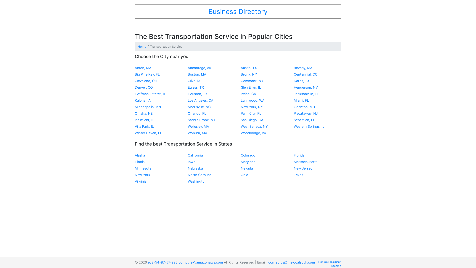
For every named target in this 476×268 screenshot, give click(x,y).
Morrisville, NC (199, 107)
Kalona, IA (143, 100)
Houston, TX (198, 94)
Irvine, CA (248, 94)
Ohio (244, 175)
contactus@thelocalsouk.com (291, 262)
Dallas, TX (301, 81)
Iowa (191, 162)
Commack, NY (252, 81)
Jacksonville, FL (306, 94)
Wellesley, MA (198, 126)
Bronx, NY (249, 74)
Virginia (141, 181)
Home (142, 46)
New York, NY (252, 107)
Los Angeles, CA (200, 100)
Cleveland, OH (146, 81)
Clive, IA (194, 81)
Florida (299, 155)
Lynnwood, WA (252, 100)
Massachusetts (305, 162)
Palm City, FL (251, 113)
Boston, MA (197, 74)
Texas (298, 175)
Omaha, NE (144, 113)
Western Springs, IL (309, 126)
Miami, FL (301, 100)
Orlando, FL (197, 113)
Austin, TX (249, 68)
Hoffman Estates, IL (150, 94)
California (195, 155)
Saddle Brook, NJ (201, 120)
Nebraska (195, 168)
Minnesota (143, 168)
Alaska (140, 155)
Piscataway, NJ (306, 113)
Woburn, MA (197, 133)
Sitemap (336, 265)
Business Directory (238, 11)
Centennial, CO (306, 74)
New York (142, 175)
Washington (197, 181)
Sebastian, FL (304, 120)
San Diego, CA (252, 120)
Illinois (139, 162)
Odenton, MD (304, 107)
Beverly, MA (303, 68)
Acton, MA (143, 68)
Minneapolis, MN (148, 107)
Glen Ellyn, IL (251, 87)
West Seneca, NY (254, 126)
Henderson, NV (306, 87)
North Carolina (199, 175)
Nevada (247, 168)
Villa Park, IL (144, 126)
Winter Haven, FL (148, 133)
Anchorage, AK (199, 68)
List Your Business (329, 261)
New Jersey (303, 168)
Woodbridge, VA (253, 133)
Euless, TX (196, 87)
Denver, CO (144, 87)
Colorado (248, 155)
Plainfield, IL (144, 120)
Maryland (248, 162)
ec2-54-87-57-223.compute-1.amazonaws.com (185, 262)
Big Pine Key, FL (147, 74)
